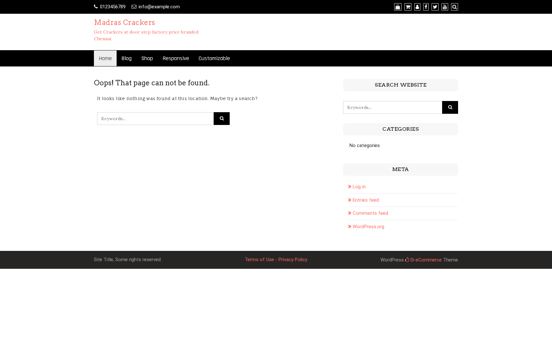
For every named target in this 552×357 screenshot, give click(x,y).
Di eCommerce (425, 260)
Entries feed (366, 200)
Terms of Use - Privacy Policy (276, 259)
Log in (359, 187)
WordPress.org (368, 226)
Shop (147, 58)
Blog (126, 58)
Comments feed (370, 213)
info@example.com (159, 7)
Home (105, 58)
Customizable (214, 58)
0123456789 (113, 7)
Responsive (176, 58)
